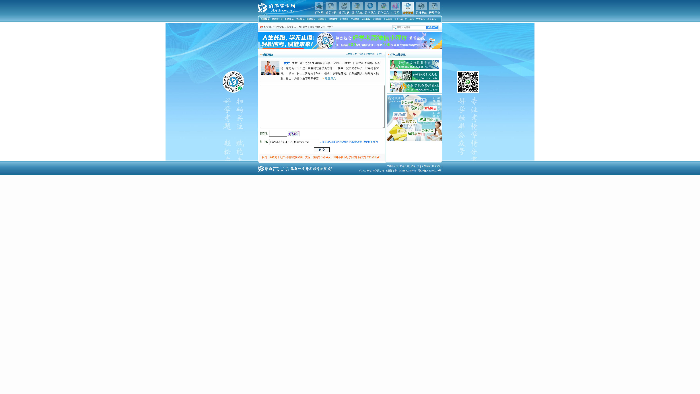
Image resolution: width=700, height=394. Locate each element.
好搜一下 (415, 166)
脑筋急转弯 (277, 19)
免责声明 (425, 166)
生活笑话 (387, 19)
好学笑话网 (278, 27)
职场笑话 (311, 19)
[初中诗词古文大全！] (415, 80)
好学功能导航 (398, 54)
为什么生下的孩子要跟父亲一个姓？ (316, 27)
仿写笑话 (300, 19)
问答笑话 (265, 19)
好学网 (267, 27)
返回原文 (330, 78)
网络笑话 (376, 19)
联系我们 (436, 166)
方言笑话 (420, 19)
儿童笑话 (431, 19)
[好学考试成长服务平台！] (415, 68)
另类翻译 (365, 19)
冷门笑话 (409, 19)
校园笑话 (355, 19)
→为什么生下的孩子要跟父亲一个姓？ (364, 54)
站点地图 (404, 166)
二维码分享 (392, 166)
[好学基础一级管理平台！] (415, 91)
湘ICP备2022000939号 (429, 170)
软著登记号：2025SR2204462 (401, 170)
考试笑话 (344, 19)
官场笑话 (322, 19)
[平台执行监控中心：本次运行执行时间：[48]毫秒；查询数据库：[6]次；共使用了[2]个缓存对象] (296, 167)
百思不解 (398, 19)
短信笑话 (289, 19)
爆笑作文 (333, 19)
